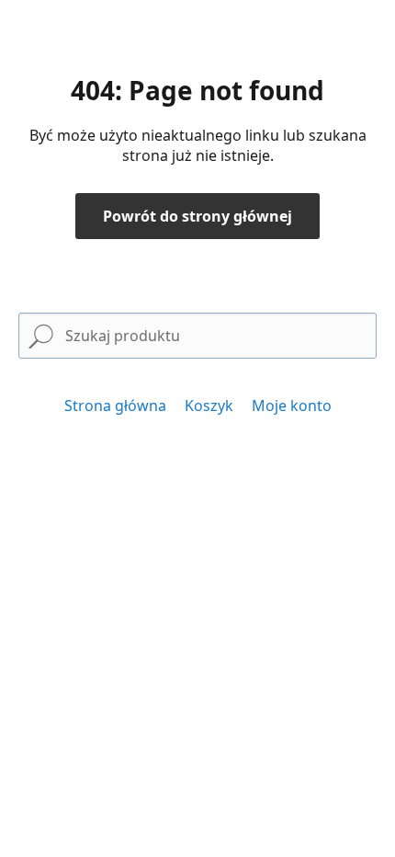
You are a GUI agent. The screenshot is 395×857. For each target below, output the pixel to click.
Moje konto (292, 405)
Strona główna (115, 405)
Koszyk (209, 405)
